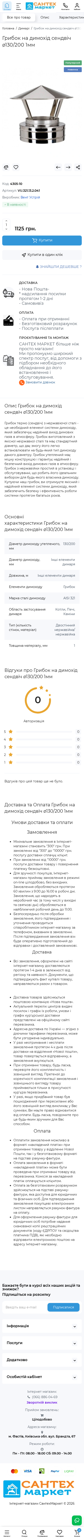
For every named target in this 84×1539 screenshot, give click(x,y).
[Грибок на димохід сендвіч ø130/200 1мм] (42, 107)
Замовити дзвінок (40, 382)
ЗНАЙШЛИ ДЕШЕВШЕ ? (60, 266)
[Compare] (6, 167)
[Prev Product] (58, 167)
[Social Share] (78, 167)
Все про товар (19, 17)
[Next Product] (68, 167)
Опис (45, 17)
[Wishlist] (16, 167)
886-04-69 (45, 1397)
